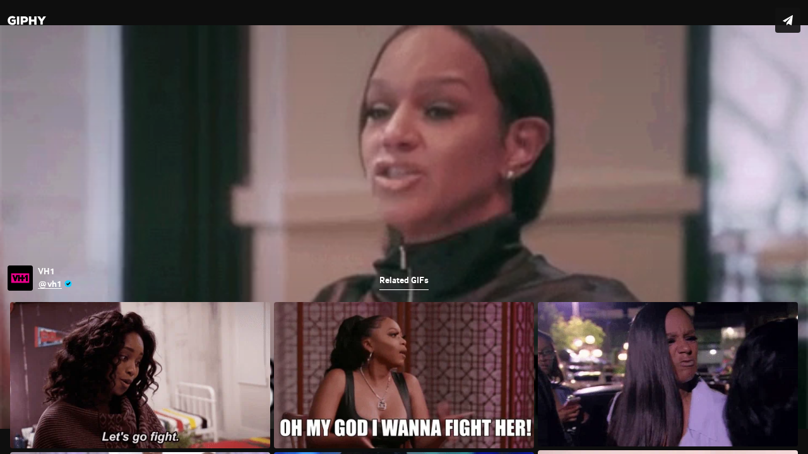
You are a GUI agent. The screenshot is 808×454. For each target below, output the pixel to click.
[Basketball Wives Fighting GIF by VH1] (404, 227)
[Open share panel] (787, 20)
